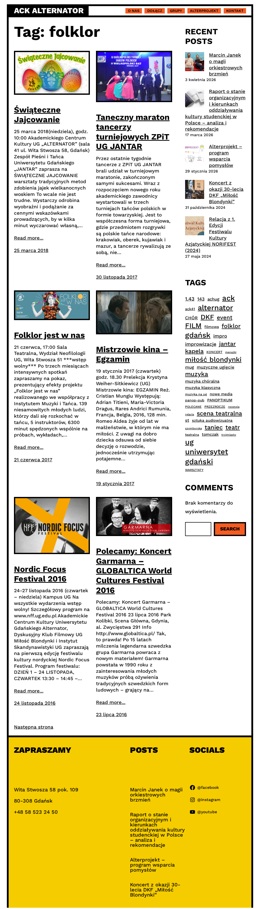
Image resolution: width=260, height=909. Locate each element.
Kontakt (234, 11)
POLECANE (193, 407)
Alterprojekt (204, 11)
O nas (133, 11)
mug (189, 367)
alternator (215, 307)
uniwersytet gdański (206, 456)
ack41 (190, 309)
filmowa (211, 327)
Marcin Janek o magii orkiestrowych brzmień (225, 64)
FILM (193, 326)
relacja (189, 414)
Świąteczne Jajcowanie (37, 114)
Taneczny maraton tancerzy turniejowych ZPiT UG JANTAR (133, 131)
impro (220, 336)
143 (201, 299)
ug (189, 442)
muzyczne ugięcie (215, 367)
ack (228, 298)
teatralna (192, 434)
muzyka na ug (196, 394)
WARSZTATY (194, 470)
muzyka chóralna (202, 381)
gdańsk (197, 335)
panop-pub (194, 400)
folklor (231, 326)
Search (230, 529)
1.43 (189, 299)
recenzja (233, 407)
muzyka (196, 374)
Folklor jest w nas (49, 335)
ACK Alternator (49, 10)
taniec (214, 427)
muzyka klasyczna (202, 387)
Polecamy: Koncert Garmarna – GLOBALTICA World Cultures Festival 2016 (134, 570)
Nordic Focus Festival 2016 (40, 574)
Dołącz (154, 11)
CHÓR (191, 317)
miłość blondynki (213, 359)
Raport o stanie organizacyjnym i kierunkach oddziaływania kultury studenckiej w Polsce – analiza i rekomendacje (215, 110)
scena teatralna (219, 413)
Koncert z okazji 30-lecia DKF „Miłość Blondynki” (226, 192)
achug (213, 299)
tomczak (210, 434)
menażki (230, 352)
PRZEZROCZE (214, 407)
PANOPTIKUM (219, 400)
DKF (207, 317)
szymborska (193, 428)
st (187, 420)
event (224, 317)
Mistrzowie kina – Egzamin (132, 354)
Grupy (176, 11)
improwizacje (200, 344)
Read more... (28, 238)
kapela (194, 351)
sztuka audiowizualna (212, 420)
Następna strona (33, 727)
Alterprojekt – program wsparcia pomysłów (225, 156)
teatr (232, 427)
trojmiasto (228, 434)
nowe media (221, 394)
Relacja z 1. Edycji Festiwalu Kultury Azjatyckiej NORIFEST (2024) (210, 234)
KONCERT (214, 352)
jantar (227, 343)
